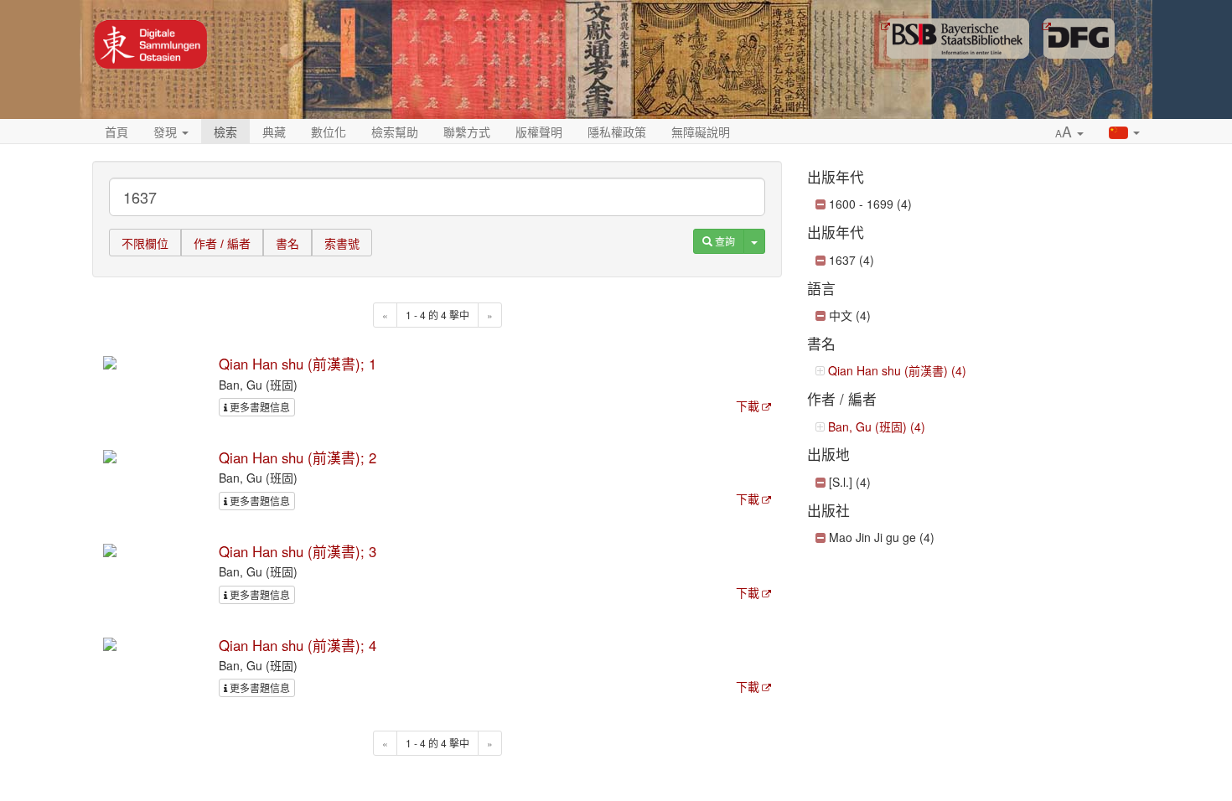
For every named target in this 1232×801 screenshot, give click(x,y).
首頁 (116, 131)
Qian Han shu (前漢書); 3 (297, 551)
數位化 (328, 131)
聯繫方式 (466, 131)
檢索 (225, 131)
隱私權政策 (617, 131)
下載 (747, 405)
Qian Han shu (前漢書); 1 (297, 364)
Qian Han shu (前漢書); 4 (297, 645)
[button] (1069, 132)
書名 (287, 244)
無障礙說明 (700, 131)
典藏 (274, 131)
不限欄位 (145, 244)
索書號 (342, 244)
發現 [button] (166, 131)
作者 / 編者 (222, 244)
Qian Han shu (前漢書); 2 (297, 457)
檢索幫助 (394, 131)
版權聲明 (538, 131)
